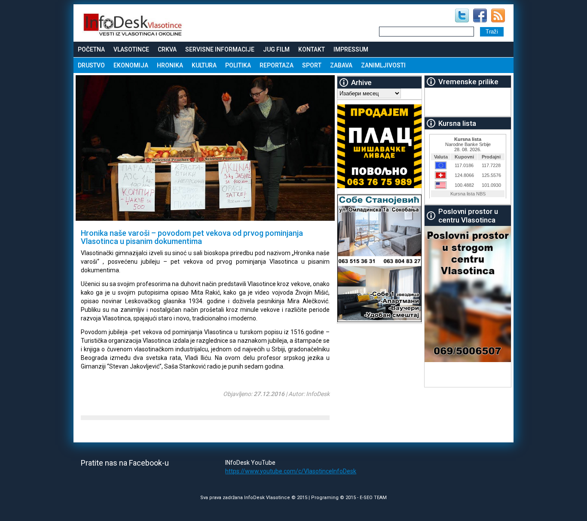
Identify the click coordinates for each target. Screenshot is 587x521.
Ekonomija (130, 65)
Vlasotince (131, 49)
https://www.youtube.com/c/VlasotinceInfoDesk (290, 471)
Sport (311, 65)
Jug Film (276, 49)
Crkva (167, 49)
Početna (91, 49)
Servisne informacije (219, 49)
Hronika (170, 65)
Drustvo (91, 65)
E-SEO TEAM (373, 497)
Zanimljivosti (383, 65)
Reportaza (277, 65)
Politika (238, 65)
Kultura (204, 65)
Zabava (341, 65)
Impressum (350, 49)
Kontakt (311, 49)
